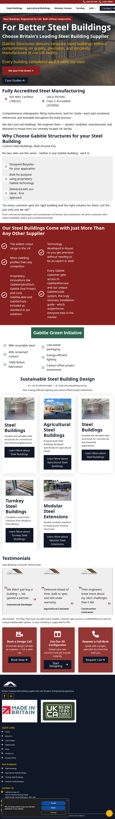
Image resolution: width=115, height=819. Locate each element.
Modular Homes (63, 8)
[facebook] (4, 696)
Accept (53, 803)
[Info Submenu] (96, 8)
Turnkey (80, 8)
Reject (53, 808)
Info (91, 8)
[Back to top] (109, 813)
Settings (53, 812)
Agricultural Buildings (38, 8)
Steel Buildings (14, 8)
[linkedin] (11, 696)
